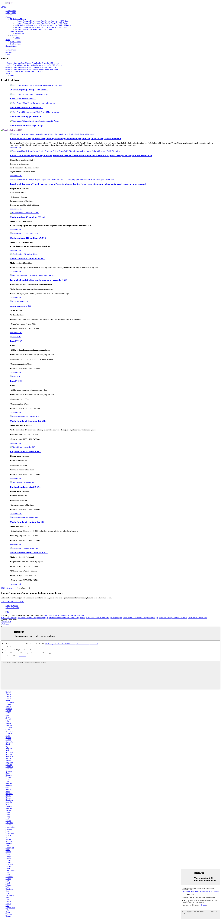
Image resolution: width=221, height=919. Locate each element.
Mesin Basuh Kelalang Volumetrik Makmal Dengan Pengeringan (24, 618)
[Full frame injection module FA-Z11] (25, 548)
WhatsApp (5, 624)
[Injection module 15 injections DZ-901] (24, 213)
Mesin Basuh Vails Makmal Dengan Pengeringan (67, 618)
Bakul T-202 (16, 341)
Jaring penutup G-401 (20, 306)
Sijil (11, 15)
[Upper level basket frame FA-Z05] (22, 482)
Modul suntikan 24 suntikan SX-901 (27, 258)
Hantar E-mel (6, 622)
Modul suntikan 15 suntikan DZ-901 (27, 217)
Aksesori (13, 36)
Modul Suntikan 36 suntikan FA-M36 (28, 421)
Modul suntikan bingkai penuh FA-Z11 (29, 552)
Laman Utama (11, 11)
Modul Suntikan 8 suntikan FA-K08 (27, 522)
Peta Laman (65, 616)
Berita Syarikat (15, 42)
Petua (46, 616)
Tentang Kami (11, 13)
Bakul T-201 (16, 381)
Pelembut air (19, 33)
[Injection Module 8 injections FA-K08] (24, 517)
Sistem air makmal (16, 31)
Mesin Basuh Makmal (18, 19)
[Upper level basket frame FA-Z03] (22, 447)
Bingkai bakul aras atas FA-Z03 (25, 451)
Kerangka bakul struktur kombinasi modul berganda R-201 (38, 280)
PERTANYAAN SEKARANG (12, 602)
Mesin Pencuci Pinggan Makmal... (26, 116)
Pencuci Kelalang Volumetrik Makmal (173, 618)
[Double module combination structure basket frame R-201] (32, 275)
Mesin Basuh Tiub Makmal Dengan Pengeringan (140, 618)
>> (16, 588)
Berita (8, 40)
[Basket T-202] (15, 337)
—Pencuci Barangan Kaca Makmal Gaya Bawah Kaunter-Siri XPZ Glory (42, 21)
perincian (19, 147)
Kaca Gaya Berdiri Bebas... (23, 98)
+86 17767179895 (12, 608)
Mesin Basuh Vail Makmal (197, 618)
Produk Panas (54, 616)
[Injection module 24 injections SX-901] (24, 254)
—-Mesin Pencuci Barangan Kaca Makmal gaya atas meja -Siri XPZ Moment (43, 25)
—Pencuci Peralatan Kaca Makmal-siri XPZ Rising (33, 29)
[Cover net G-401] (19, 301)
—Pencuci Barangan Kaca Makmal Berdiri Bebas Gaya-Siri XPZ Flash (41, 27)
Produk (8, 17)
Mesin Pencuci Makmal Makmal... (26, 107)
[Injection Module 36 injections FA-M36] (24, 416)
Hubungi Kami (11, 46)
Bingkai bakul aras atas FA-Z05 (25, 487)
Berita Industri (15, 44)
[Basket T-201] (15, 376)
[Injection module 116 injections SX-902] (24, 233)
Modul (17, 38)
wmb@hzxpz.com (12, 606)
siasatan (13, 147)
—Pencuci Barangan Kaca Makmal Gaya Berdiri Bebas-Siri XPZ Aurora (41, 23)
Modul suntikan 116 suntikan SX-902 (28, 238)
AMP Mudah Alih (77, 616)
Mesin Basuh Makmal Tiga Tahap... (27, 125)
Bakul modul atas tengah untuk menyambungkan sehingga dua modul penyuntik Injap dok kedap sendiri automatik (65, 138)
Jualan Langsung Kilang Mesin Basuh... (29, 89)
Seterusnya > (10, 588)
